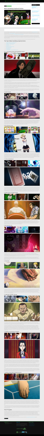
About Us (38, 1)
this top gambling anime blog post (19, 34)
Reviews (32, 1)
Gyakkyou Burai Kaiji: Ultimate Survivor (11, 42)
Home (23, 1)
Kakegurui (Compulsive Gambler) (10, 43)
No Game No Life (8, 45)
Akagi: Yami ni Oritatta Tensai (10, 46)
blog (16, 4)
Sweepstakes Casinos (27, 1)
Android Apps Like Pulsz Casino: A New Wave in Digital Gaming (35, 20)
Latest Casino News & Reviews (11, 4)
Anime (7, 418)
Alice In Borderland (8, 47)
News (35, 1)
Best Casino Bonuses (31, 425)
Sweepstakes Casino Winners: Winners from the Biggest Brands (35, 7)
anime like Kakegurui (12, 33)
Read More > (38, 9)
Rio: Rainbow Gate (8, 48)
